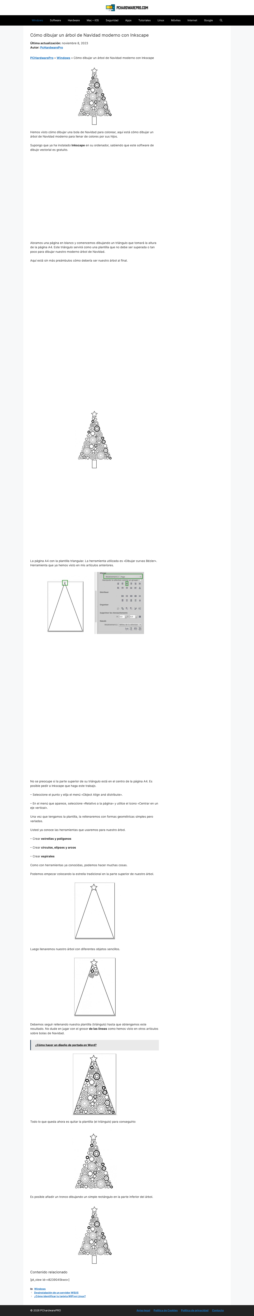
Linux (161, 20)
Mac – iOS (93, 20)
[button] (221, 20)
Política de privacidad (195, 1310)
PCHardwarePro (41, 58)
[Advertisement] (94, 181)
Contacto (218, 1310)
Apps (128, 20)
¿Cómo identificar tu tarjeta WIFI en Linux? (60, 1296)
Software (55, 20)
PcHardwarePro (51, 47)
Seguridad (112, 20)
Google (208, 20)
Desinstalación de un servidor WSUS (56, 1292)
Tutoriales (144, 20)
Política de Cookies (166, 1310)
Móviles (176, 20)
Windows (37, 20)
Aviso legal (143, 1310)
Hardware (74, 20)
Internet (192, 20)
